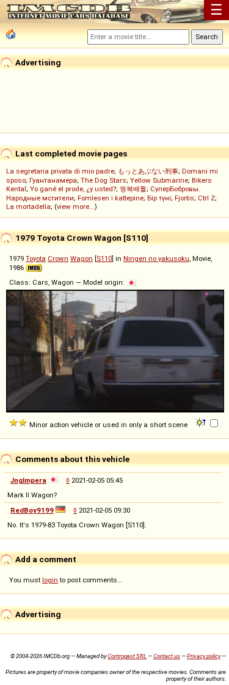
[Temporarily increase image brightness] (202, 421)
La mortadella (28, 206)
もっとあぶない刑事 (148, 171)
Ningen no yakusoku (156, 258)
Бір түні (159, 198)
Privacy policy (203, 656)
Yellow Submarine (159, 180)
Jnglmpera (28, 480)
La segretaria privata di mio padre (60, 171)
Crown (58, 258)
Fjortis (184, 198)
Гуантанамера (53, 180)
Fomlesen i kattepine (111, 198)
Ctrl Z (206, 198)
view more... (76, 206)
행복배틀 (133, 189)
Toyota (36, 258)
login (50, 580)
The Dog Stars (103, 180)
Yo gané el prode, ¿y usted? (73, 189)
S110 (104, 258)
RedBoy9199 (32, 510)
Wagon (81, 258)
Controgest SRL (127, 656)
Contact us (166, 656)
